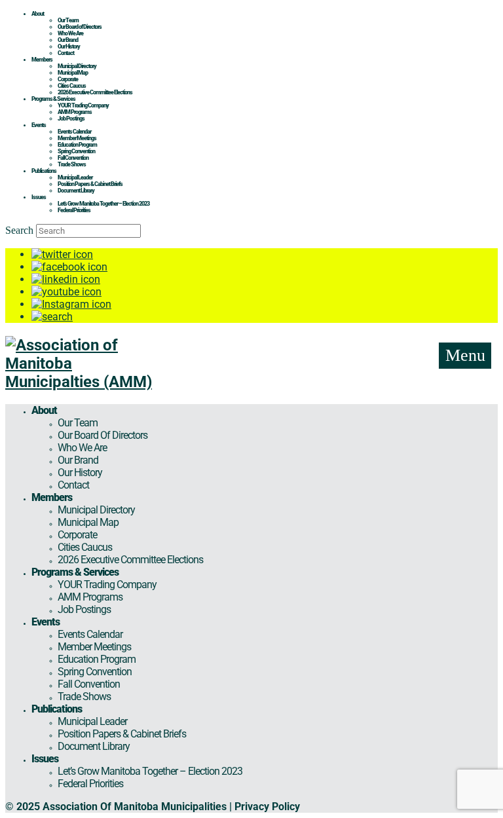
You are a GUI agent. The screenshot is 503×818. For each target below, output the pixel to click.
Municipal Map (73, 72)
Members (41, 59)
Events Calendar (74, 131)
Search (19, 230)
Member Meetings (77, 138)
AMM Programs (75, 112)
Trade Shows (72, 164)
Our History (69, 46)
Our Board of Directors (80, 27)
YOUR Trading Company (83, 105)
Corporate (68, 79)
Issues (38, 197)
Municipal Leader (75, 177)
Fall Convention (73, 158)
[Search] (52, 316)
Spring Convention (76, 151)
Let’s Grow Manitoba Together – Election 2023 (103, 203)
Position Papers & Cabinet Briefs (90, 184)
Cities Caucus (72, 86)
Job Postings (71, 118)
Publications (43, 171)
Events (38, 125)
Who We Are (70, 33)
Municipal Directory (77, 66)
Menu (465, 355)
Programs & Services (53, 99)
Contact (66, 53)
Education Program (77, 144)
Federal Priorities (74, 210)
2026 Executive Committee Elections (95, 92)
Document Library (76, 190)
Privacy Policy (267, 806)
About (37, 13)
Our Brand (68, 40)
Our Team (68, 20)
